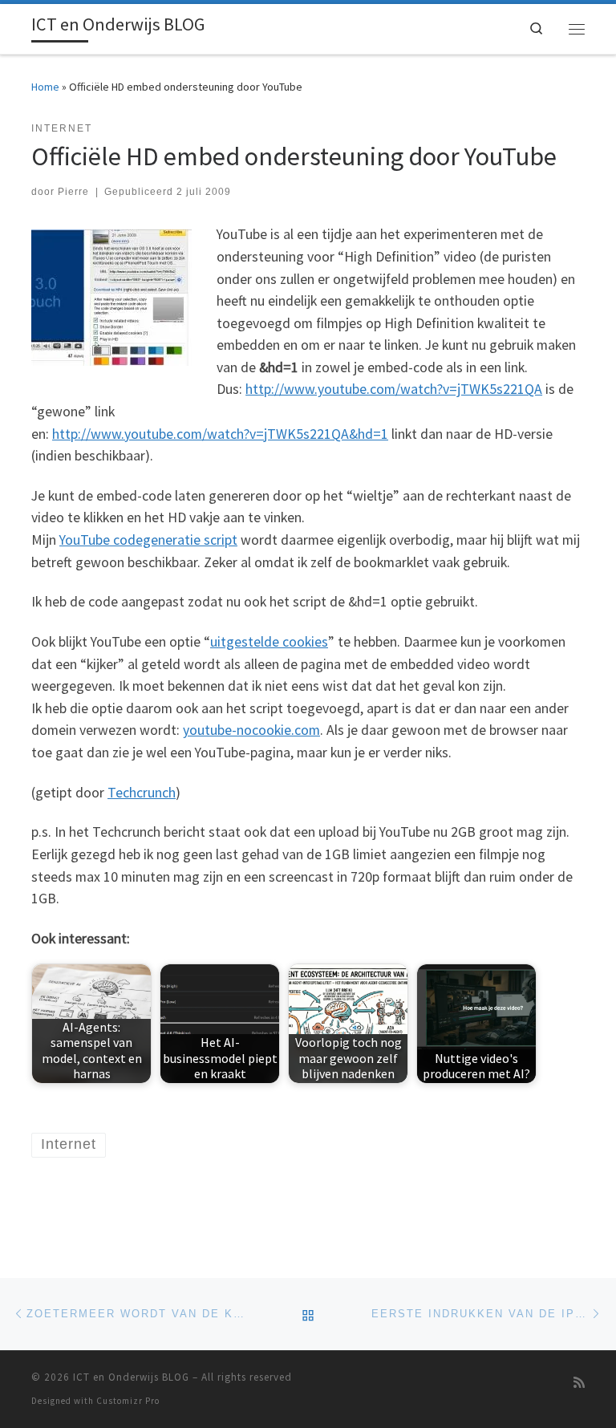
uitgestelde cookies (269, 642)
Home (45, 86)
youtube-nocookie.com (251, 730)
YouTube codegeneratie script (148, 540)
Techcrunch (141, 792)
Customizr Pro (128, 1400)
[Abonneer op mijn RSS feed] (579, 1383)
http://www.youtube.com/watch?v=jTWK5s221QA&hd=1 (220, 434)
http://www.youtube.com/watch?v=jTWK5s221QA (393, 389)
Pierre (73, 191)
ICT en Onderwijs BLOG (131, 1377)
